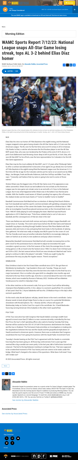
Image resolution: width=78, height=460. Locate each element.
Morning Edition (14, 33)
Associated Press (42, 64)
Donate (70, 3)
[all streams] (75, 9)
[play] (5, 9)
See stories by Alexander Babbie (25, 400)
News (3, 27)
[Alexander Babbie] (6, 384)
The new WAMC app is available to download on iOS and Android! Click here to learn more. (39, 15)
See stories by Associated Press (14, 413)
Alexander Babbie (30, 64)
